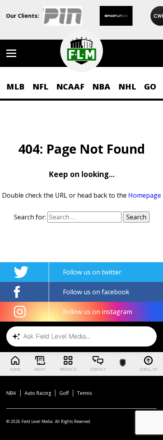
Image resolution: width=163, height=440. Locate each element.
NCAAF (70, 86)
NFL (40, 86)
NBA (101, 86)
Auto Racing (38, 393)
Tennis (84, 393)
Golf (64, 393)
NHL (127, 86)
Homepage (144, 195)
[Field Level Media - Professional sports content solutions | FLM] (81, 50)
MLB (15, 86)
